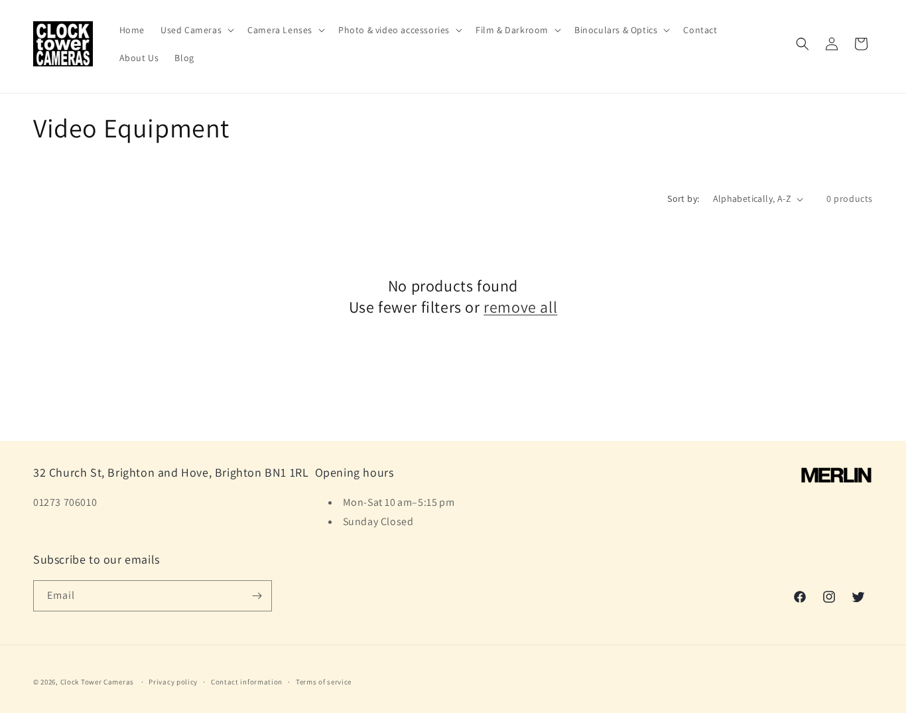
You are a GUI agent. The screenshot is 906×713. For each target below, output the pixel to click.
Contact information (247, 681)
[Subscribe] (256, 595)
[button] (196, 30)
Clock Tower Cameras (97, 681)
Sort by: (683, 198)
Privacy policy (173, 681)
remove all (520, 307)
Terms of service (324, 681)
